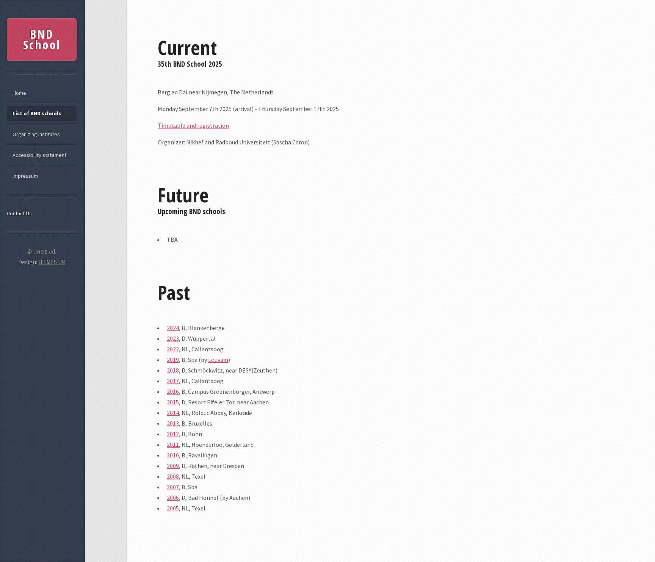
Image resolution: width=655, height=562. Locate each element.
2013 (173, 423)
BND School (42, 39)
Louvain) (219, 359)
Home (19, 92)
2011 (173, 444)
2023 (173, 338)
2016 (173, 391)
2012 (173, 434)
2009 (173, 466)
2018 (173, 370)
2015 (173, 402)
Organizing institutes (36, 134)
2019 (173, 359)
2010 (173, 455)
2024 (173, 328)
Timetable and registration (193, 125)
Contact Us (19, 213)
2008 (173, 476)
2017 (173, 381)
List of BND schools (37, 113)
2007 (173, 487)
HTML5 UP (52, 262)
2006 (173, 497)
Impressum (25, 175)
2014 (173, 412)
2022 (173, 349)
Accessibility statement (39, 155)
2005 (173, 508)
